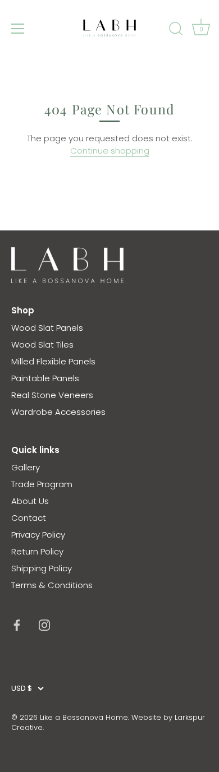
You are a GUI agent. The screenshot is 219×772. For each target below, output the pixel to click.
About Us (30, 501)
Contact (28, 518)
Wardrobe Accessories (58, 412)
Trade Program (41, 484)
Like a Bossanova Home (84, 717)
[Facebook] (16, 624)
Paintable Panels (45, 378)
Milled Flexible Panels (53, 361)
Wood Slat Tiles (42, 344)
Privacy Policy (38, 534)
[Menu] (18, 28)
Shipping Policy (41, 568)
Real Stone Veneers (52, 395)
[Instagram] (44, 624)
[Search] (175, 30)
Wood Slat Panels (47, 328)
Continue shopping (109, 150)
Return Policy (37, 551)
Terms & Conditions (52, 585)
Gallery (25, 467)
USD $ (21, 688)
